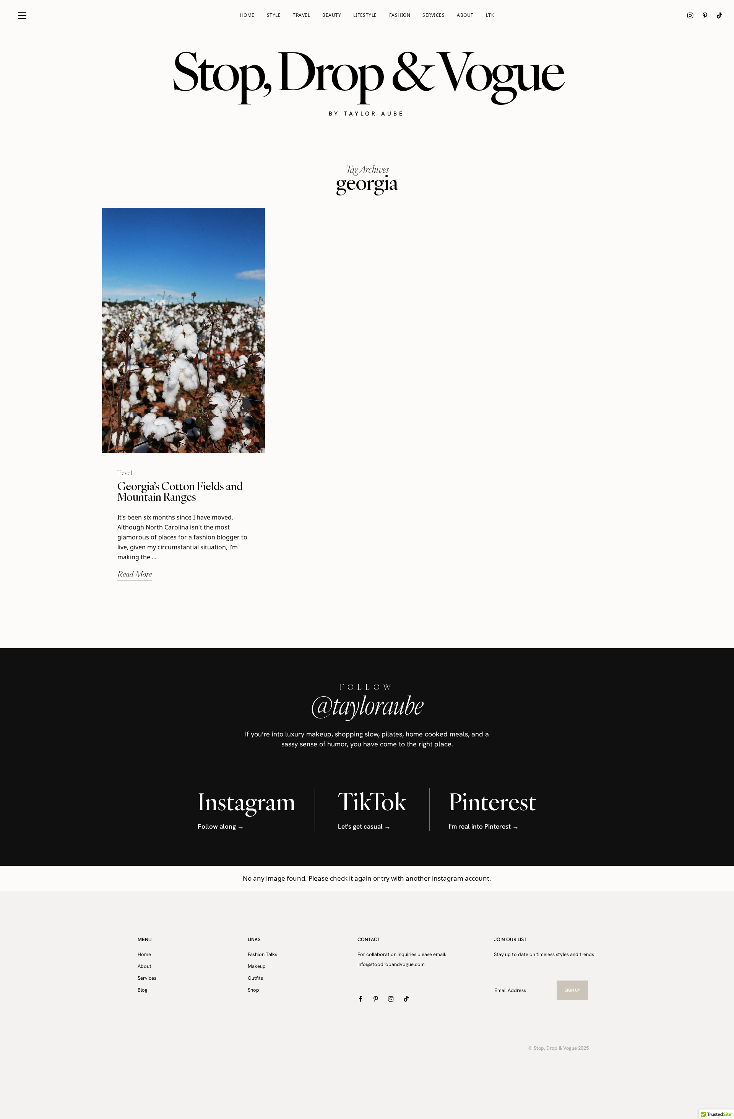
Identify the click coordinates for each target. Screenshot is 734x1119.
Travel (301, 15)
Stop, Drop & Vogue (367, 71)
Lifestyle (365, 15)
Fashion (400, 15)
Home (247, 15)
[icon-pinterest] (705, 15)
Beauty (331, 15)
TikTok (372, 802)
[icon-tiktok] (719, 15)
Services (433, 15)
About (465, 15)
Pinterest (492, 802)
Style (274, 15)
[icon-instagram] (690, 15)
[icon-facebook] (362, 998)
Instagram (247, 802)
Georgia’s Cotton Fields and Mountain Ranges (180, 491)
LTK (490, 15)
